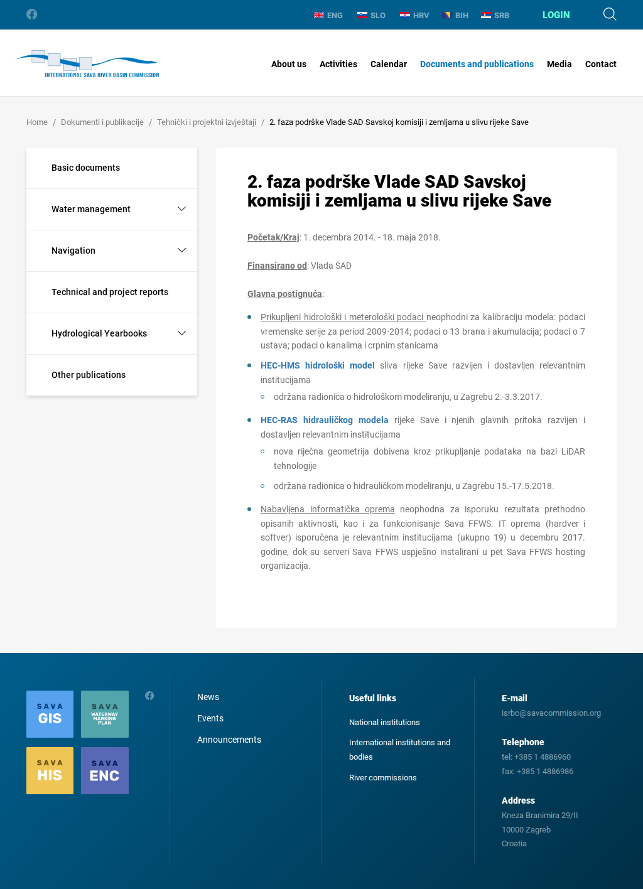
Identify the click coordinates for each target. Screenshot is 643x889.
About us (288, 64)
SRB (501, 15)
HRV (421, 15)
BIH (461, 15)
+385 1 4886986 (545, 771)
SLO (378, 15)
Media (559, 64)
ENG (335, 15)
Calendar (388, 64)
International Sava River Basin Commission (87, 64)
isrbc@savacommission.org (551, 713)
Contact (601, 64)
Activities (338, 64)
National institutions (384, 722)
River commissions (383, 777)
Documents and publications (477, 64)
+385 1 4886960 (542, 757)
